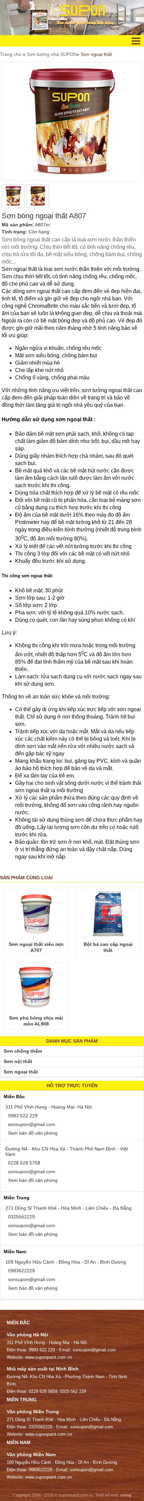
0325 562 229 (73, 1391)
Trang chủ (11, 54)
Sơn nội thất (18, 1061)
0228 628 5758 (23, 1163)
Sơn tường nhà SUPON (52, 54)
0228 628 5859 (43, 1391)
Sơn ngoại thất (96, 54)
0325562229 (21, 1216)
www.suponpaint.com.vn (48, 1357)
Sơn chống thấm (23, 1051)
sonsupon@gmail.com (31, 1124)
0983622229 (21, 1270)
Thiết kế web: (107, 1495)
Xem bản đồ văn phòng (32, 1133)
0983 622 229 (22, 1115)
